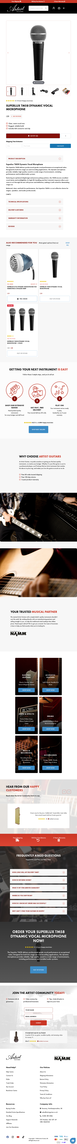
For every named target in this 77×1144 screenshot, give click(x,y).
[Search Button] (45, 8)
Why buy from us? (45, 1098)
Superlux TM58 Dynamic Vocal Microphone (51, 287)
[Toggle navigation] (64, 8)
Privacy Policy (44, 1090)
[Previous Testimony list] (64, 792)
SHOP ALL (68, 244)
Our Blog (9, 1116)
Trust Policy (43, 1087)
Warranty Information (47, 1083)
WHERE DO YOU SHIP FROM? (22, 896)
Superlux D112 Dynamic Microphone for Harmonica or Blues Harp (22, 287)
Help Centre (10, 1072)
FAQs (8, 1079)
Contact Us (9, 1076)
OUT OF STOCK (55, 299)
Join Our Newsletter (12, 1127)
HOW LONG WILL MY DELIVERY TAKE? (25, 872)
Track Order (10, 1083)
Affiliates (9, 1123)
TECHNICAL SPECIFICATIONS (18, 202)
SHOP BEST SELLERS (38, 429)
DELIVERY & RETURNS (15, 210)
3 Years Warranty (59, 1)
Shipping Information (46, 1076)
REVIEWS (11, 226)
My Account (10, 1087)
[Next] (69, 53)
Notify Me (34, 136)
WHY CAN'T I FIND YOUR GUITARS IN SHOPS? (28, 911)
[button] (59, 8)
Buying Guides (10, 1108)
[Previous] (8, 53)
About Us (43, 1072)
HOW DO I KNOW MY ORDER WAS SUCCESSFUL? (29, 903)
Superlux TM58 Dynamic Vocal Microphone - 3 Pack (18, 342)
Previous (8, 91)
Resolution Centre (11, 1090)
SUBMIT (38, 1023)
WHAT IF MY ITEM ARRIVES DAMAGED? (26, 888)
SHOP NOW (26, 690)
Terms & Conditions (46, 1094)
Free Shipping (16, 1)
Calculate (60, 146)
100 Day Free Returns (37, 1)
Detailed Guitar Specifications (15, 1112)
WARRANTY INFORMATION (18, 218)
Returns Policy (44, 1079)
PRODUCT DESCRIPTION (16, 159)
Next (69, 91)
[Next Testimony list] (69, 792)
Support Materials (11, 1120)
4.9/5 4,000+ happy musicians (42, 422)
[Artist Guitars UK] (16, 8)
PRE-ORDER (23, 299)
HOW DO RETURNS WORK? (21, 880)
